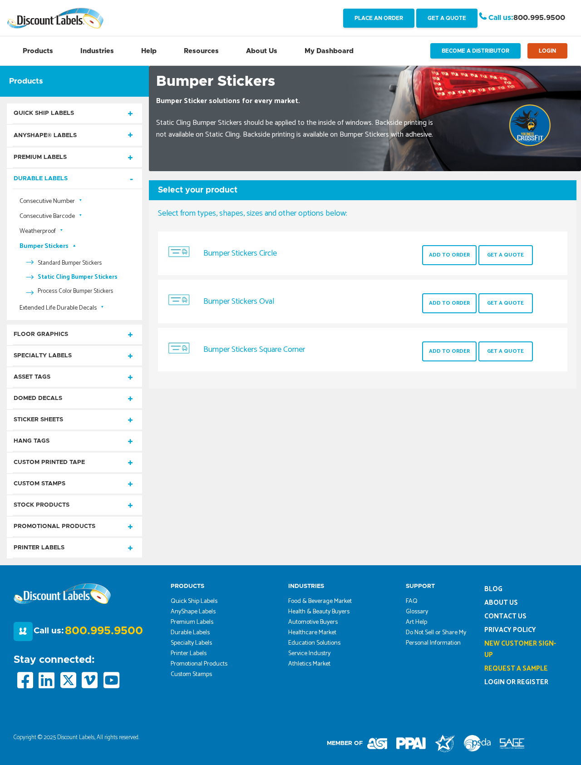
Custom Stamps (39, 484)
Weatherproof (38, 231)
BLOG (493, 589)
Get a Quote (505, 255)
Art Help (416, 622)
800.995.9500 (539, 17)
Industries (97, 51)
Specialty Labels (43, 356)
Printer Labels (39, 548)
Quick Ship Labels (44, 113)
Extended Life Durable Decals (58, 308)
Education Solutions (314, 643)
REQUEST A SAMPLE (516, 668)
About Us (261, 51)
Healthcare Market (312, 632)
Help (149, 51)
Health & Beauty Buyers (319, 612)
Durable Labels (41, 179)
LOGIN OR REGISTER (516, 682)
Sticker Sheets (38, 420)
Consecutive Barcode (47, 216)
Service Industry (309, 653)
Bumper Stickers (44, 246)
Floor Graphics (41, 334)
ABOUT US (501, 602)
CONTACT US (505, 616)
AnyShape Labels (193, 612)
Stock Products (41, 505)
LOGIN (547, 51)
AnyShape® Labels (45, 135)
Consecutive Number (47, 201)
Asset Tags (32, 377)
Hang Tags (31, 441)
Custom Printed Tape (49, 462)
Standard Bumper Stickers (70, 263)
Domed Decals (38, 398)
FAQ (412, 601)
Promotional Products (54, 526)
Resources (201, 51)
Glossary (417, 612)
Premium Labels (40, 157)
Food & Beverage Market (320, 601)
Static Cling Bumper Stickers (78, 277)
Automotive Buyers (313, 622)
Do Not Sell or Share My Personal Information (436, 637)
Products (38, 51)
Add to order (449, 255)
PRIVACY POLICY (510, 630)
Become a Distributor (475, 51)
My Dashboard (329, 51)
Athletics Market (309, 664)
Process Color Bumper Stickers (75, 291)
